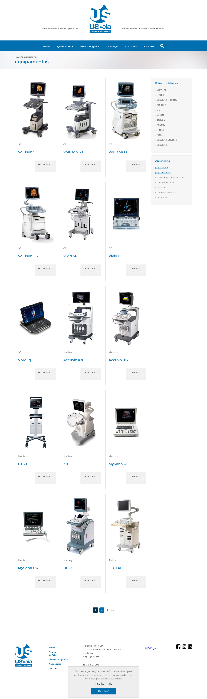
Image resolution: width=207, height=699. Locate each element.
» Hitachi (159, 130)
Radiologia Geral (165, 182)
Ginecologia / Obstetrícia (170, 177)
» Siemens (160, 90)
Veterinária (162, 197)
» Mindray (160, 125)
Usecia (100, 19)
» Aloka (159, 135)
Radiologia (112, 46)
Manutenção (157, 28)
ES (77, 28)
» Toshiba (160, 120)
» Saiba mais (103, 683)
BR (65, 28)
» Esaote (159, 115)
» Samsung (161, 145)
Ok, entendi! (103, 691)
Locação (143, 28)
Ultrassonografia (89, 46)
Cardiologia (165, 172)
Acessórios (131, 46)
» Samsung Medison (166, 100)
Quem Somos (65, 46)
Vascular (161, 187)
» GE (157, 110)
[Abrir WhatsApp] (199, 691)
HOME (18, 57)
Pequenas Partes (166, 192)
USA (71, 28)
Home (46, 46)
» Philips (159, 95)
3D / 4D (164, 167)
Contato (149, 46)
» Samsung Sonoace (166, 140)
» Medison (160, 105)
